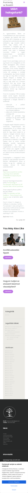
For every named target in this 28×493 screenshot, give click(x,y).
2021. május (9, 388)
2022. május (9, 367)
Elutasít (14, 490)
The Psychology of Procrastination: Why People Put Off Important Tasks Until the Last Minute (13, 184)
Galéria (4, 442)
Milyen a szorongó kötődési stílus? (14, 326)
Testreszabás (14, 486)
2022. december (10, 354)
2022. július (9, 363)
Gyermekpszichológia (8, 436)
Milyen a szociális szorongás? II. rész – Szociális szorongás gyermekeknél (14, 337)
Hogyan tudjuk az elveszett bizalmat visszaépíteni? (11, 284)
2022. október (10, 358)
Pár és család (6, 438)
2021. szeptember (11, 381)
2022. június (9, 365)
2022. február (10, 372)
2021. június (9, 386)
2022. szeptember (11, 359)
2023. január (9, 352)
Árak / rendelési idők (7, 441)
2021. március (10, 391)
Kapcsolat (5, 444)
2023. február (10, 351)
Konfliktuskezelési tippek (11, 251)
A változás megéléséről (12, 328)
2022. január (9, 374)
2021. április (9, 390)
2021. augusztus (10, 383)
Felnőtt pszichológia (7, 435)
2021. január (9, 395)
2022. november (10, 356)
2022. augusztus (10, 361)
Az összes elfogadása (14, 482)
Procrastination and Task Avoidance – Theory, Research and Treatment (12, 195)
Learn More (8, 257)
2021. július (9, 384)
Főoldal (4, 433)
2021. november (10, 377)
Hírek (8, 315)
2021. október (10, 379)
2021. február (10, 393)
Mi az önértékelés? (11, 333)
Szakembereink (6, 439)
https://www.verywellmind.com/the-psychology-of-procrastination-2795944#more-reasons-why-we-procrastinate (12, 174)
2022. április (9, 368)
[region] (14, 477)
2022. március (10, 370)
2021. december (10, 375)
